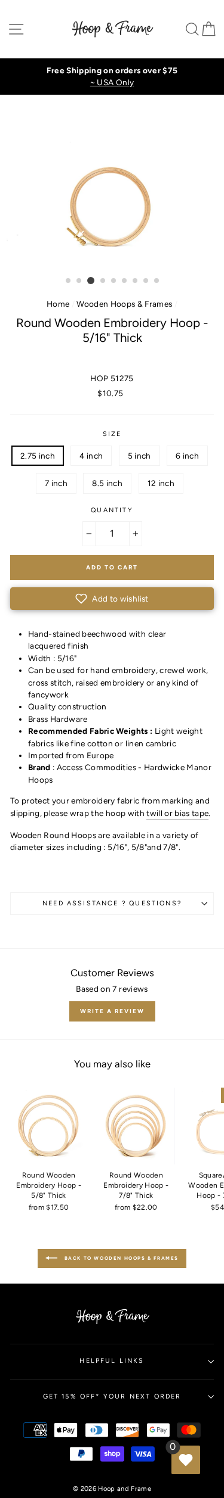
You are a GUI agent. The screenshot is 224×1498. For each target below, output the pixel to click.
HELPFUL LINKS (111, 1361)
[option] (112, 76)
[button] (112, 598)
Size (112, 434)
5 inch (139, 455)
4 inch (91, 455)
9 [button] (157, 281)
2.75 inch (37, 455)
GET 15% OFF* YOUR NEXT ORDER (112, 1396)
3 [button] (90, 280)
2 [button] (79, 281)
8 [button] (146, 281)
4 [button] (103, 281)
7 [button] (136, 281)
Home (58, 304)
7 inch (56, 483)
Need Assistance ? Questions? (112, 903)
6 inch (187, 455)
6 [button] (125, 281)
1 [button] (69, 281)
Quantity (112, 510)
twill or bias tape (177, 813)
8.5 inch (107, 483)
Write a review (112, 1011)
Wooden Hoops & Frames (124, 304)
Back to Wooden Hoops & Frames (120, 1258)
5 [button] (114, 281)
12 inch (161, 483)
